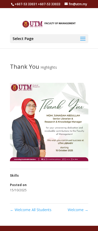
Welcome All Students (30, 209)
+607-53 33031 (26, 4)
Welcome (78, 209)
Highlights (49, 67)
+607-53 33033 (49, 4)
